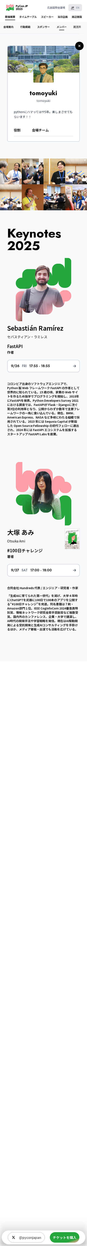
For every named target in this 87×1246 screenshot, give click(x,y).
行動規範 (25, 27)
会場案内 (8, 27)
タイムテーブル (28, 16)
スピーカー (47, 16)
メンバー (62, 27)
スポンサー (43, 27)
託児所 (77, 27)
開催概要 (10, 16)
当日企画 (63, 16)
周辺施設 (77, 16)
